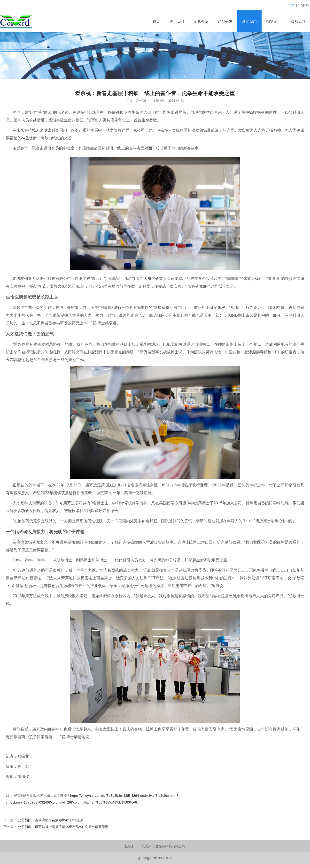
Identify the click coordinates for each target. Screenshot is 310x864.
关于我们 (177, 21)
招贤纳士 (273, 21)
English (304, 5)
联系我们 (298, 21)
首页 (156, 21)
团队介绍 (201, 21)
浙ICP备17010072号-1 (155, 858)
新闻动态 (249, 21)
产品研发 (225, 21)
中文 (291, 5)
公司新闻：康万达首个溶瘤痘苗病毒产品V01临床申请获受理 (63, 826)
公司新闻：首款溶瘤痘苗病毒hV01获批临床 (51, 820)
